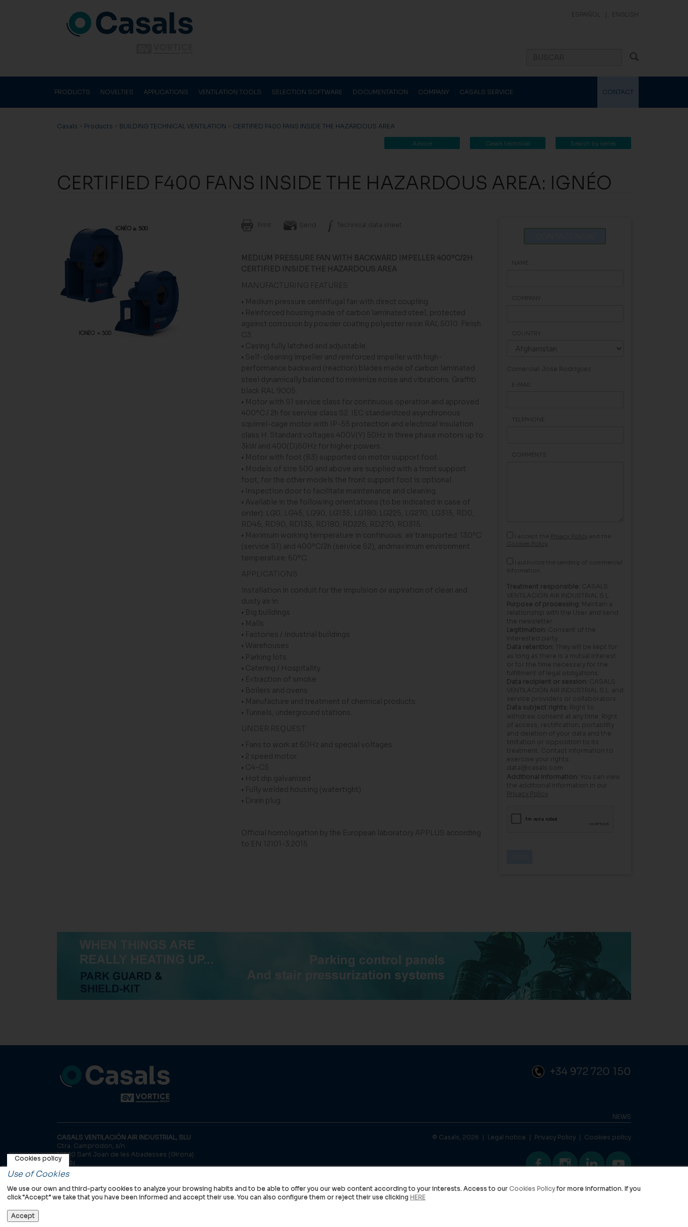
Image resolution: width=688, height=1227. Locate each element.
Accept (23, 1215)
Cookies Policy (532, 1188)
